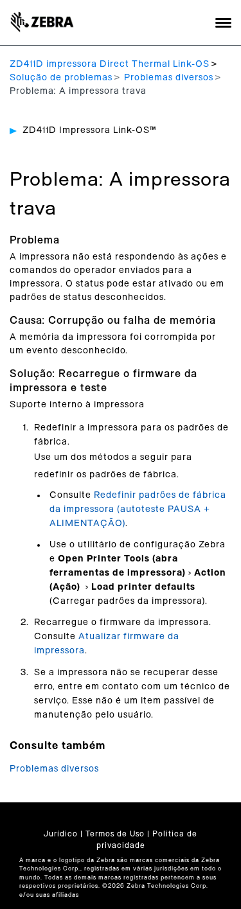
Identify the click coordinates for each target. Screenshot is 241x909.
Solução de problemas (61, 77)
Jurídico (61, 834)
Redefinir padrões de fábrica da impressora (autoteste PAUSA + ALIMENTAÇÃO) (137, 509)
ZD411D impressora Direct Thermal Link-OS (110, 64)
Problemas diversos (168, 77)
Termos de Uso (115, 834)
